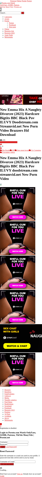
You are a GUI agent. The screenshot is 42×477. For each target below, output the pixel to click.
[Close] (0, 426)
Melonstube (8, 37)
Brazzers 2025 (9, 33)
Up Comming (36, 150)
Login (2, 447)
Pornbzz (7, 412)
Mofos (6, 398)
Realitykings (8, 404)
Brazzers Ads (9, 31)
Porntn (24, 1)
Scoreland (8, 406)
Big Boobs (6, 150)
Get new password (7, 464)
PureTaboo (8, 402)
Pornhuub (12, 25)
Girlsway (7, 396)
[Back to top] (1, 424)
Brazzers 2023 (9, 410)
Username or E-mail (7, 462)
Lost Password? (11, 447)
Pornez (29, 1)
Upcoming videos (8, 152)
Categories (8, 17)
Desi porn (12, 27)
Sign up (20, 474)
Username (3, 442)
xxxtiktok (7, 416)
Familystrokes (9, 394)
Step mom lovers (23, 150)
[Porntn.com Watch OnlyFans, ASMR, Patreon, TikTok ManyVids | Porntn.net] (11, 5)
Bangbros (7, 392)
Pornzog (13, 1)
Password (3, 444)
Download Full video (9, 142)
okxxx (6, 418)
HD (13, 150)
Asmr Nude (8, 35)
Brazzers (7, 390)
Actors (6, 19)
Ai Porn (7, 414)
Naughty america (10, 400)
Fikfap (19, 1)
